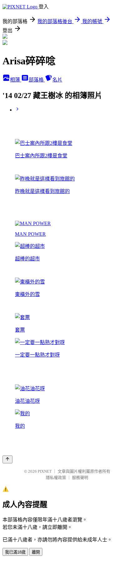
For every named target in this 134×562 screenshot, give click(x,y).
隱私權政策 (56, 477)
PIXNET (45, 471)
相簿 (15, 79)
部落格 (37, 79)
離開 (36, 552)
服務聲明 (80, 477)
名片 (57, 79)
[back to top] (7, 459)
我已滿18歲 (15, 552)
